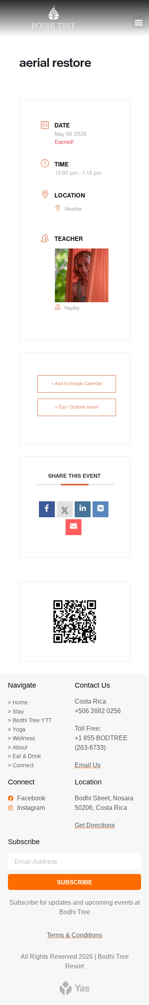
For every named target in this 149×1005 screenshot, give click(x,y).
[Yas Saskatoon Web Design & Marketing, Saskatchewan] (74, 987)
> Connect (21, 765)
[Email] (73, 527)
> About (17, 748)
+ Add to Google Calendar (76, 384)
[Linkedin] (83, 509)
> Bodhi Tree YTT (30, 720)
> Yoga (16, 730)
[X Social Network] (65, 509)
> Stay (16, 712)
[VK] (100, 509)
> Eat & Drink (24, 756)
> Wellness (21, 738)
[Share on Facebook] (47, 509)
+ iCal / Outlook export (77, 407)
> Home (18, 703)
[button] (138, 22)
